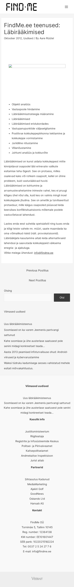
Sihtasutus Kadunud (37, 479)
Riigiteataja (37, 436)
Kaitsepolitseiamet (37, 450)
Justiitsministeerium (37, 431)
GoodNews (37, 493)
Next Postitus (37, 280)
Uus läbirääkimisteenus (18, 323)
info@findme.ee (43, 252)
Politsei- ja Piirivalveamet (37, 445)
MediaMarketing (37, 484)
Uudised (28, 38)
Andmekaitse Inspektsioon (37, 455)
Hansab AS (37, 503)
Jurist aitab (37, 460)
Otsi (62, 297)
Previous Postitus (37, 270)
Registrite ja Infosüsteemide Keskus (37, 441)
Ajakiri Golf (37, 488)
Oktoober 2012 (13, 38)
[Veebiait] (37, 578)
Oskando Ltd (37, 498)
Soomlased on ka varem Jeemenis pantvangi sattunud (37, 402)
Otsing (8, 290)
